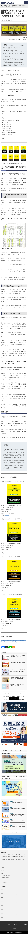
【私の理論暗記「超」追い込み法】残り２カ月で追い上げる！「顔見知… (17, 663)
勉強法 (11, 20)
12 (21, 894)
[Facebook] (3, 647)
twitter (13, 928)
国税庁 (3, 873)
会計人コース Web (13, 932)
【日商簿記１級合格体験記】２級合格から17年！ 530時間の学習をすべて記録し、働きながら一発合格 (18, 815)
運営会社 (25, 924)
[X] (6, 647)
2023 (2, 901)
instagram (15, 928)
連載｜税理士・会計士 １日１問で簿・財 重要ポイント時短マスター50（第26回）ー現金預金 (19, 694)
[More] (13, 647)
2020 (2, 913)
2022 (2, 905)
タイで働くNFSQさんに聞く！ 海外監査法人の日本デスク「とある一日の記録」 (17, 809)
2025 (2, 893)
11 (19, 894)
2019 (2, 917)
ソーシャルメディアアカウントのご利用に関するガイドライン (12, 924)
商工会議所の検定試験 (5, 877)
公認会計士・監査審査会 (6, 875)
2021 (2, 909)
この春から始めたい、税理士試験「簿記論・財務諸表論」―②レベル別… (17, 670)
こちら (7, 515)
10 (17, 894)
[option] (14, 709)
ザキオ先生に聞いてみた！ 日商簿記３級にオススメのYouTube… (17, 656)
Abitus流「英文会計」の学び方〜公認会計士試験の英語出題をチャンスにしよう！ (18, 827)
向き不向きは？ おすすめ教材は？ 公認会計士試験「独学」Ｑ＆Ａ (17, 685)
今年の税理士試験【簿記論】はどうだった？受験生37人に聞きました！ (17, 803)
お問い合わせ (6, 923)
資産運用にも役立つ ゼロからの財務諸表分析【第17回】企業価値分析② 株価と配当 (17, 821)
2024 (2, 897)
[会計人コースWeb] (7, 3)
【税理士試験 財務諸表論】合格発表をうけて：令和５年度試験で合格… (17, 678)
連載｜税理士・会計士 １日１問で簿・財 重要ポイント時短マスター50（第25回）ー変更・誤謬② (8, 694)
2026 (2, 889)
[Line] (10, 647)
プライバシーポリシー (20, 923)
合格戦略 (8, 20)
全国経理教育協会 (5, 882)
